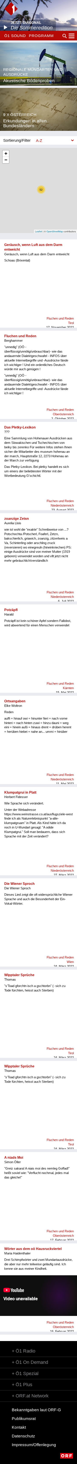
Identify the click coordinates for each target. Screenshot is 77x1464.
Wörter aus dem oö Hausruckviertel (33, 1249)
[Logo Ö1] (11, 9)
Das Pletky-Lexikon (20, 427)
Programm (41, 36)
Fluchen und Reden (20, 336)
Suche (64, 36)
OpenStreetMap (54, 231)
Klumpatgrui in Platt (20, 792)
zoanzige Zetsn (16, 518)
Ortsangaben (14, 701)
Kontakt (19, 1427)
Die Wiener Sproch (19, 884)
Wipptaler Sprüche (19, 975)
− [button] (5, 160)
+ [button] (5, 153)
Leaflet (38, 231)
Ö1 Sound (15, 36)
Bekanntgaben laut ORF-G (36, 1410)
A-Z (39, 140)
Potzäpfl (11, 610)
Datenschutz (23, 1436)
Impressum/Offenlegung (34, 1445)
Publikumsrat (24, 1418)
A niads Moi (13, 1157)
